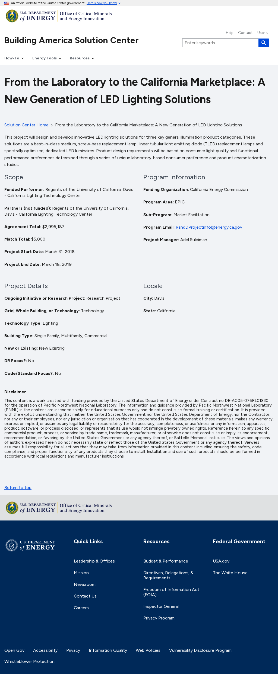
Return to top (17, 487)
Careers (81, 607)
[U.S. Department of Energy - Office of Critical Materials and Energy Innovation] (139, 16)
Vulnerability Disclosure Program (200, 650)
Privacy (73, 650)
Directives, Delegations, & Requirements (168, 575)
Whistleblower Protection (29, 661)
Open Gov (14, 650)
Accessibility (45, 650)
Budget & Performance (165, 561)
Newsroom (85, 584)
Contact (245, 33)
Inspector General (161, 606)
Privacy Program (159, 618)
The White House (230, 572)
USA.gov (221, 561)
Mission (81, 572)
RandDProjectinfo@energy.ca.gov (209, 227)
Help (229, 33)
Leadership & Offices (94, 561)
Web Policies (148, 650)
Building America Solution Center (71, 40)
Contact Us (85, 596)
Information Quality (108, 650)
